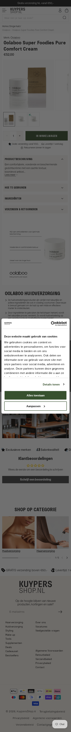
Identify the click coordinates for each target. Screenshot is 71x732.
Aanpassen (33, 406)
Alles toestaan (36, 395)
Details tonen (51, 384)
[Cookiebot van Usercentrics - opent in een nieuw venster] (51, 323)
